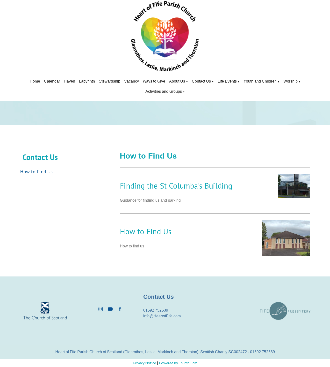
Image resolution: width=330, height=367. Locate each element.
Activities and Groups (163, 91)
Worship (290, 81)
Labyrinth (87, 81)
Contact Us (201, 81)
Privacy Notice (144, 362)
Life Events (227, 81)
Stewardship (109, 81)
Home (35, 81)
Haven (69, 81)
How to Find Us (36, 171)
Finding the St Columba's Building (176, 186)
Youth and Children (260, 81)
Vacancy (131, 81)
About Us (177, 81)
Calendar (52, 81)
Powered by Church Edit (178, 362)
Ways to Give (154, 81)
